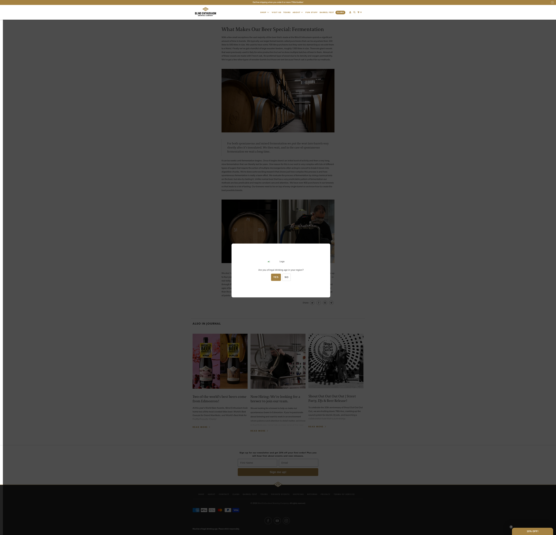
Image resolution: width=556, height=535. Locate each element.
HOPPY (300, 282)
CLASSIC (300, 267)
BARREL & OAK (300, 289)
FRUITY (300, 274)
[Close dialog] (318, 239)
